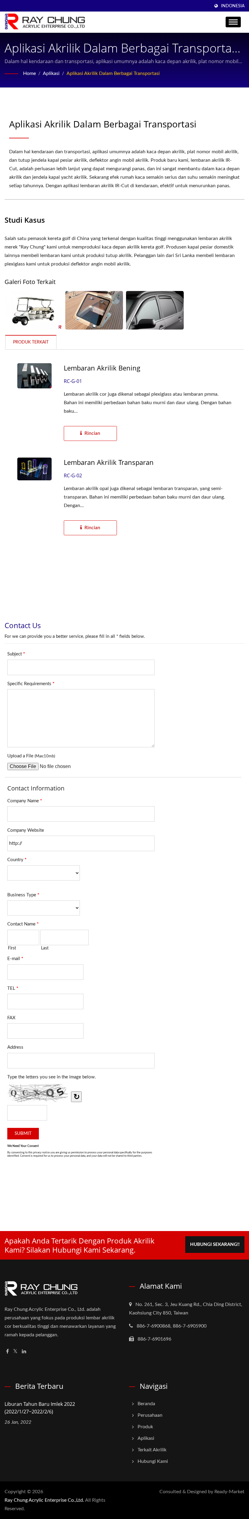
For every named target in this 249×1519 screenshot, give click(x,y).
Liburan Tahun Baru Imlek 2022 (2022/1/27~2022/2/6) (40, 1408)
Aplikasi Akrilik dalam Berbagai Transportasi (113, 73)
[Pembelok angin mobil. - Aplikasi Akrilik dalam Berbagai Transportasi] (155, 310)
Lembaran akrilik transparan (109, 462)
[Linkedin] (24, 1351)
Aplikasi (51, 73)
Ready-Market (229, 1491)
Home (29, 73)
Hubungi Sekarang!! (215, 1244)
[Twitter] (15, 1351)
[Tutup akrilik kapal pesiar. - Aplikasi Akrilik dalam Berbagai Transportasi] (94, 310)
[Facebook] (7, 1351)
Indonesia (232, 6)
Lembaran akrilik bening (102, 367)
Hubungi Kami (153, 1461)
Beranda (146, 1403)
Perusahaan (150, 1415)
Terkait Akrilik (152, 1449)
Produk (145, 1426)
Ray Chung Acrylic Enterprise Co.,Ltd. (44, 1500)
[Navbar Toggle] (233, 22)
